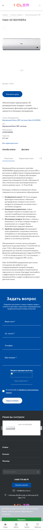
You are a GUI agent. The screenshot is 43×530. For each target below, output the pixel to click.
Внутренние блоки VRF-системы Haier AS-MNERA (21, 120)
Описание (8, 158)
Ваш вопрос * (11, 357)
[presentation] (41, 158)
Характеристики (26, 158)
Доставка (25, 149)
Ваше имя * (10, 321)
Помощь (6, 461)
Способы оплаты (9, 149)
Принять (22, 520)
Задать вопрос (12, 401)
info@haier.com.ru (23, 491)
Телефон (9, 345)
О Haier (5, 447)
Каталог (5, 454)
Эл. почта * (10, 333)
